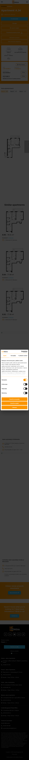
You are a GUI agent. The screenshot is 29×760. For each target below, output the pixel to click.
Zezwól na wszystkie (14, 399)
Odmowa (14, 407)
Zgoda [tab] (4, 355)
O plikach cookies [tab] (23, 355)
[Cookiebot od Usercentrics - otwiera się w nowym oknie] (21, 352)
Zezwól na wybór (14, 403)
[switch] (25, 384)
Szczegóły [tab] (13, 355)
